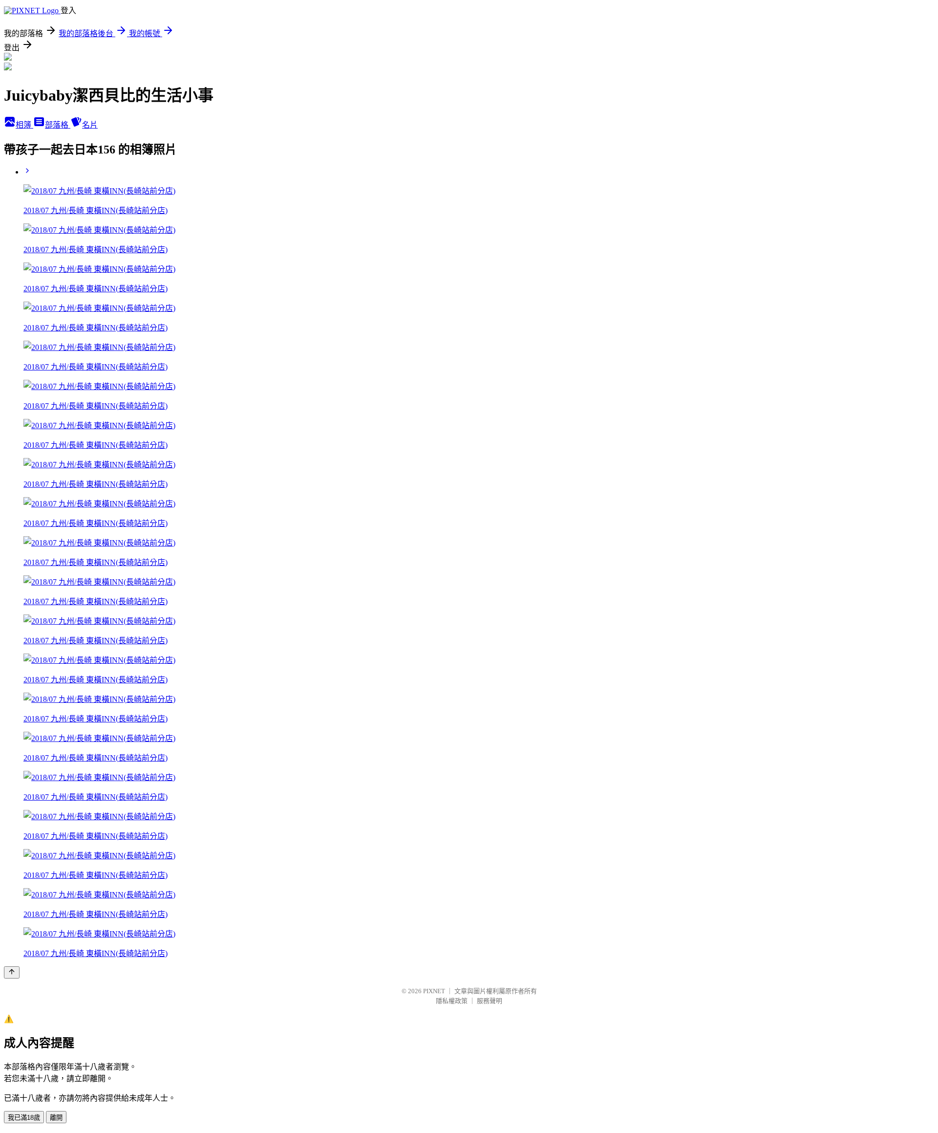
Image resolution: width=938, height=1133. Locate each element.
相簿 (24, 125)
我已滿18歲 (24, 1117)
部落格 (57, 125)
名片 (90, 125)
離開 (56, 1117)
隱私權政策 (452, 1000)
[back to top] (12, 972)
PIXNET (434, 991)
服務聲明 (489, 1000)
